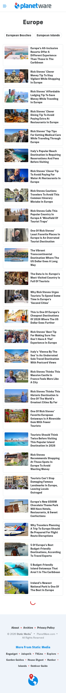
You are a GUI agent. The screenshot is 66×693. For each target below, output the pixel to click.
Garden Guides (15, 659)
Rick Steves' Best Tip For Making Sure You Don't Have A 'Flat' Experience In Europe (43, 337)
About (15, 627)
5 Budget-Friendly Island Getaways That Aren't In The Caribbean (45, 568)
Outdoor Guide (39, 666)
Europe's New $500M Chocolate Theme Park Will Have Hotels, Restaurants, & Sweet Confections (44, 509)
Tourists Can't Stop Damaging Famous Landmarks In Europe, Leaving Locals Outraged (44, 485)
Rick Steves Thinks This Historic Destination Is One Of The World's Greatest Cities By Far (45, 397)
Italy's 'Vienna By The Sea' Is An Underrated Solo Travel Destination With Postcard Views (44, 357)
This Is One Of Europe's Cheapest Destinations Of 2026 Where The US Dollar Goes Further (44, 317)
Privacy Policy (46, 627)
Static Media (24, 634)
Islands (22, 666)
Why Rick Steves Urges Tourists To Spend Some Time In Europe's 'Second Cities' (45, 297)
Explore (51, 653)
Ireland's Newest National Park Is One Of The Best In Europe (44, 586)
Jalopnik (26, 653)
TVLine (39, 653)
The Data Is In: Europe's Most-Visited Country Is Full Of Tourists (45, 277)
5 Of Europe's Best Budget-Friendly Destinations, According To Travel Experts (45, 550)
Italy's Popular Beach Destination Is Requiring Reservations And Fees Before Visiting (45, 156)
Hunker (51, 659)
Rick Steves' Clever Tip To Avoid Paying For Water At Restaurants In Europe (45, 176)
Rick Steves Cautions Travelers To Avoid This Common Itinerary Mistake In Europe (44, 196)
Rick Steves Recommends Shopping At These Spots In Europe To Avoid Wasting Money (45, 462)
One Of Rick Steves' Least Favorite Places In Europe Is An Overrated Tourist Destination (45, 236)
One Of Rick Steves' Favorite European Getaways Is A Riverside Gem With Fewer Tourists (45, 418)
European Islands (48, 35)
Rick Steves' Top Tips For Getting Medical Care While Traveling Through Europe (45, 137)
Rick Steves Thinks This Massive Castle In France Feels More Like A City (45, 377)
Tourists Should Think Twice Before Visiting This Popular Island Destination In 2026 (44, 440)
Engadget (11, 653)
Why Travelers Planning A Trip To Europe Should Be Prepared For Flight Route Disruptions (45, 531)
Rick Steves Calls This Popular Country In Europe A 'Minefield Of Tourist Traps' (44, 216)
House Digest (35, 659)
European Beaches (18, 35)
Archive (28, 627)
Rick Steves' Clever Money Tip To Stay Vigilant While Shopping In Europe (45, 77)
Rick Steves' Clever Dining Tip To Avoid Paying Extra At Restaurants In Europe (44, 117)
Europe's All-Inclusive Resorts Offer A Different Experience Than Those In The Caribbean (44, 55)
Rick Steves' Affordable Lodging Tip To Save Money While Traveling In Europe (45, 97)
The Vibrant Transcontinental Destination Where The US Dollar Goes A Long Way (44, 257)
